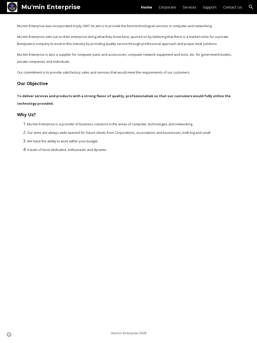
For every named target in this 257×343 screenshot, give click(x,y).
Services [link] (189, 7)
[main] (128, 87)
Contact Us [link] (232, 7)
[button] (251, 7)
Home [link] (146, 7)
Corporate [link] (167, 7)
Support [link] (210, 7)
